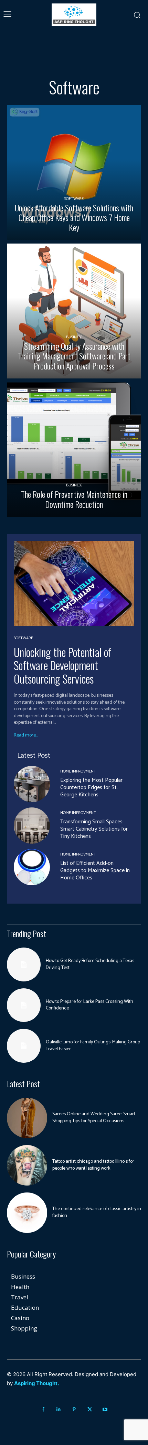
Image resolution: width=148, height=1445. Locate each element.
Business (74, 337)
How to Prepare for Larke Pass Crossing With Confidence (89, 1005)
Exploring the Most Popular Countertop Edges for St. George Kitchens (91, 787)
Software (74, 198)
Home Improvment (78, 771)
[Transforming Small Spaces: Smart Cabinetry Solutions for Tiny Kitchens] (32, 825)
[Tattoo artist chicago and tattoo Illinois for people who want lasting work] (27, 1165)
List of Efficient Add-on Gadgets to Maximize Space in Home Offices (95, 870)
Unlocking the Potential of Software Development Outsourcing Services (63, 665)
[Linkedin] (59, 1409)
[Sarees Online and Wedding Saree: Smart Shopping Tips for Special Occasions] (27, 1118)
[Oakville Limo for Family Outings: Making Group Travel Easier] (24, 1046)
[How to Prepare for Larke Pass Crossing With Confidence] (24, 1005)
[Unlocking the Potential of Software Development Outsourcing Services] (74, 583)
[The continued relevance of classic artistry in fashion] (27, 1212)
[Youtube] (105, 1409)
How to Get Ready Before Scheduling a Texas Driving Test (90, 964)
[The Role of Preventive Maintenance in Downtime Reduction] (74, 449)
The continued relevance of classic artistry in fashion (96, 1212)
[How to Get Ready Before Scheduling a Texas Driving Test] (24, 964)
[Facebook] (43, 1409)
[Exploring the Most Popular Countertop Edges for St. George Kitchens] (32, 784)
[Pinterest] (74, 1409)
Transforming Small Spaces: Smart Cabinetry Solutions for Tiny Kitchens (94, 829)
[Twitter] (90, 1409)
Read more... (26, 735)
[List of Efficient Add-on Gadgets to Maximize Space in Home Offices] (32, 867)
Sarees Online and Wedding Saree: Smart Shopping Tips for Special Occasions (93, 1117)
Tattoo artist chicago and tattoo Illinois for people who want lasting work (93, 1165)
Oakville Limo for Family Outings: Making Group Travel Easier (93, 1045)
